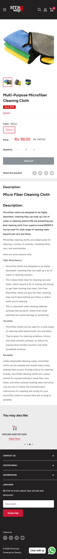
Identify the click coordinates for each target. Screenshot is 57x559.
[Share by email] (52, 173)
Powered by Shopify (12, 552)
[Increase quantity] (34, 149)
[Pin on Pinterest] (40, 173)
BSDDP (6, 113)
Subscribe (13, 513)
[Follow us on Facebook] (5, 538)
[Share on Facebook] (34, 173)
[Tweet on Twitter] (46, 173)
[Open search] (39, 9)
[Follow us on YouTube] (22, 538)
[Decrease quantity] (18, 149)
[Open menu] (4, 9)
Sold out (28, 160)
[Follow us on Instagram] (17, 538)
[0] (51, 10)
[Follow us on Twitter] (11, 538)
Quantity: (8, 149)
